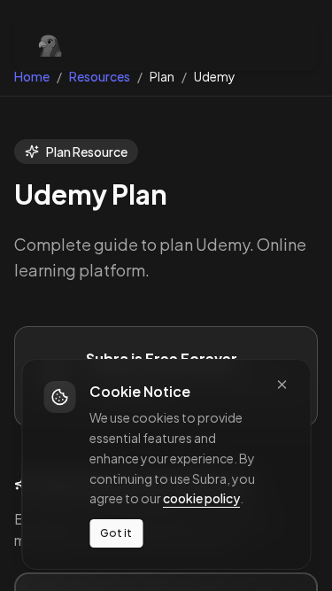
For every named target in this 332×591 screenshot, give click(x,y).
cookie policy (201, 498)
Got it (116, 533)
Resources (99, 76)
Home (32, 76)
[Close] (281, 384)
